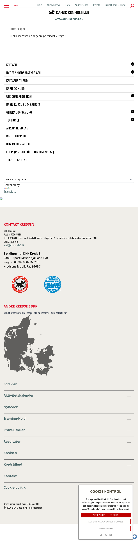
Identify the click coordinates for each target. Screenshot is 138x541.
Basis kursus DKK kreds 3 (23, 104)
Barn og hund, (15, 88)
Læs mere (106, 535)
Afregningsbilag (17, 128)
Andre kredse (81, 5)
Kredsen (11, 64)
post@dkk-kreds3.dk (14, 245)
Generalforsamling (19, 112)
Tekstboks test (16, 159)
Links (39, 5)
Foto (67, 5)
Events (96, 5)
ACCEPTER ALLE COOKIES (106, 515)
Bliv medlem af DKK (18, 144)
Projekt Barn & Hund (115, 5)
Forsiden (12, 29)
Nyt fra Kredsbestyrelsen (23, 72)
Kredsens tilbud (17, 80)
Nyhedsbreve (53, 5)
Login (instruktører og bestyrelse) (30, 151)
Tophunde (12, 120)
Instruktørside (16, 136)
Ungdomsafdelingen (19, 96)
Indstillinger (106, 528)
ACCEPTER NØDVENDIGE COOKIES (105, 521)
